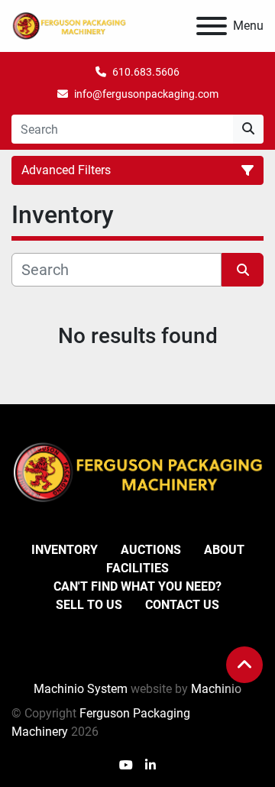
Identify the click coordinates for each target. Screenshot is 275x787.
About (224, 549)
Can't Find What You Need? (137, 586)
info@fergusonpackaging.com (146, 94)
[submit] (248, 129)
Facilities (137, 568)
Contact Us (182, 605)
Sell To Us (89, 605)
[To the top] (244, 664)
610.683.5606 (146, 72)
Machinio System (81, 689)
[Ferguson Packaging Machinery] (137, 472)
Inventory (64, 549)
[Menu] (211, 26)
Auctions (151, 549)
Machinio (216, 689)
